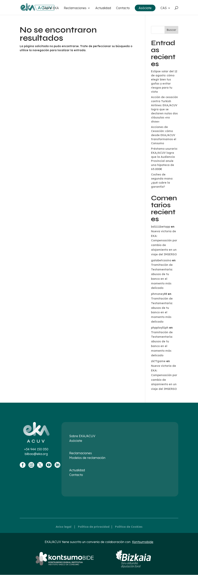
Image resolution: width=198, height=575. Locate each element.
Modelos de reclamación (87, 458)
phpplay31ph (159, 327)
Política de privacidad (93, 526)
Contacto (123, 8)
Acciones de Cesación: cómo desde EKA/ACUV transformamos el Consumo (163, 135)
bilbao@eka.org (36, 454)
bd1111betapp (160, 226)
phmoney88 (159, 294)
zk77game (158, 361)
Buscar (171, 30)
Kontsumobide (142, 542)
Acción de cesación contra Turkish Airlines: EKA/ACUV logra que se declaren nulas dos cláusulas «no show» (164, 109)
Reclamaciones (75, 8)
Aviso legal (63, 526)
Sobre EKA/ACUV (82, 436)
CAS (163, 8)
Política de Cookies (129, 526)
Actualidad (103, 8)
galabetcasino (161, 260)
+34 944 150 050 (36, 449)
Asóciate (145, 8)
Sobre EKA (51, 8)
